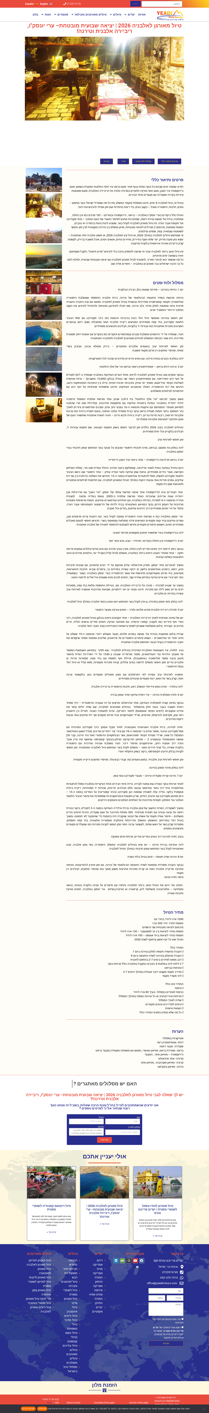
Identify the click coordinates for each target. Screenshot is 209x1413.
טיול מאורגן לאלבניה (39, 1264)
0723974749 (73, 3)
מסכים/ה (42, 1408)
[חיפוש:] (162, 4)
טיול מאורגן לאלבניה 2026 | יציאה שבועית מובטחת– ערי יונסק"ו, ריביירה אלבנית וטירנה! (104, 1211)
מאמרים (62, 14)
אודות (142, 14)
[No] (204, 1408)
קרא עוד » (157, 1235)
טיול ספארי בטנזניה (39, 1303)
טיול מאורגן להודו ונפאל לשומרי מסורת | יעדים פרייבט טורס (157, 1209)
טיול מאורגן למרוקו (40, 1260)
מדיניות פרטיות (28, 1408)
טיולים (117, 14)
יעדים (131, 14)
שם (138, 1117)
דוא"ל (101, 1117)
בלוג (35, 14)
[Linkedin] (115, 1260)
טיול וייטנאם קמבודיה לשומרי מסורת (51, 1207)
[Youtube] (135, 1260)
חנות (48, 14)
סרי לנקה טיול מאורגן (38, 1298)
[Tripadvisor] (122, 1260)
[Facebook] (141, 1260)
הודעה (101, 1127)
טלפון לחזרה (134, 1127)
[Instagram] (128, 1260)
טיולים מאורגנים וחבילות (91, 14)
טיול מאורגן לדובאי (40, 1277)
